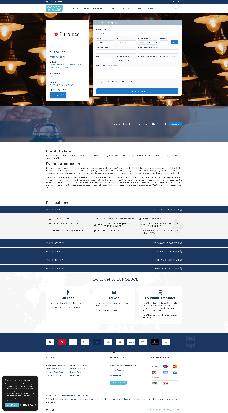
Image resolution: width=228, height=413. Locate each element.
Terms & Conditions (77, 369)
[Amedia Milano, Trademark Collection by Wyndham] (62, 342)
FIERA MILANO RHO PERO (61, 85)
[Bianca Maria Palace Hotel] (131, 342)
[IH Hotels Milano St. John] (50, 342)
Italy (159, 15)
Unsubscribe (118, 378)
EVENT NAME (101, 29)
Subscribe (117, 375)
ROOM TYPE (143, 39)
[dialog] (20, 393)
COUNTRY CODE (123, 56)
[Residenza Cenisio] (108, 342)
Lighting (53, 67)
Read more (8, 400)
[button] (114, 209)
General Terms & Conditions (128, 82)
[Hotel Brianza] (120, 342)
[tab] (114, 222)
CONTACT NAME (103, 47)
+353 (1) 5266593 (56, 2)
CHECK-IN (100, 39)
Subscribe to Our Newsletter (123, 365)
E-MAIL (99, 56)
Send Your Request (137, 91)
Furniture (79, 65)
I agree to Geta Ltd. (119, 82)
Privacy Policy (75, 375)
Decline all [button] (28, 405)
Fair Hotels (98, 8)
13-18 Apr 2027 (58, 95)
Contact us (150, 8)
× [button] (35, 378)
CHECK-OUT (122, 39)
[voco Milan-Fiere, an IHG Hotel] (143, 342)
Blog (140, 8)
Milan (165, 15)
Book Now (175, 124)
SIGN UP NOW (118, 383)
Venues (86, 8)
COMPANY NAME (149, 47)
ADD (174, 42)
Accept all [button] (11, 405)
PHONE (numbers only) (147, 56)
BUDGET (167, 56)
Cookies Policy (75, 372)
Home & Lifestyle (57, 65)
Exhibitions (73, 8)
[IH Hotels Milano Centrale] (85, 342)
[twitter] (173, 2)
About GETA (126, 8)
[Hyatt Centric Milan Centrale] (73, 342)
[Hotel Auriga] (97, 342)
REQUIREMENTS (106, 65)
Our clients (112, 8)
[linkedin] (178, 2)
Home (140, 15)
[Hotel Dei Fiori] (166, 342)
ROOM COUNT (164, 39)
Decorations (70, 65)
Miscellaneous (63, 67)
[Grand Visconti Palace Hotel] (155, 342)
